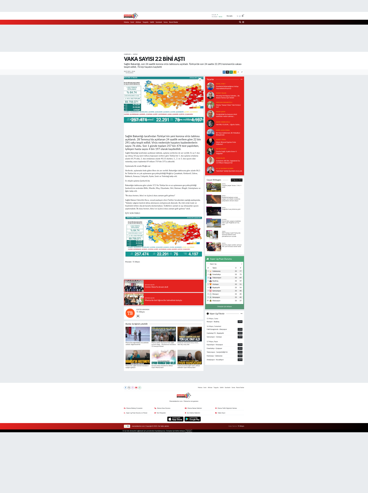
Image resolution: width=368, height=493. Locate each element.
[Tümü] (241, 79)
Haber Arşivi (221, 413)
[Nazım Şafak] (210, 114)
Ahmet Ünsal (221, 139)
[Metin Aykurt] (210, 151)
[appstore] (175, 419)
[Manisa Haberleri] (131, 15)
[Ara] (240, 22)
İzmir (132, 22)
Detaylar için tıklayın (224, 306)
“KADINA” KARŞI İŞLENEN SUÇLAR (229, 171)
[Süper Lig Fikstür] (241, 314)
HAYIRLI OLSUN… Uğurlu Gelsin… (228, 124)
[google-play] (192, 419)
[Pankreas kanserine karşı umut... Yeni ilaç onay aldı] (189, 334)
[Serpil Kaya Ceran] (210, 132)
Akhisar (138, 22)
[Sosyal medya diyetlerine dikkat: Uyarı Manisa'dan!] (164, 357)
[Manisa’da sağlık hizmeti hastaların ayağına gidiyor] (138, 357)
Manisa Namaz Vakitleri (194, 408)
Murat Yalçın (221, 93)
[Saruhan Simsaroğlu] (210, 104)
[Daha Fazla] (234, 72)
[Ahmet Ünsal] (210, 142)
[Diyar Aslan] (210, 160)
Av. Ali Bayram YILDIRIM (224, 168)
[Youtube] (136, 387)
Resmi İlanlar (173, 22)
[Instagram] (132, 387)
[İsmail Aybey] (210, 86)
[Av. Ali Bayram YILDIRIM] (210, 170)
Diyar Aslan (220, 158)
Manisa (126, 22)
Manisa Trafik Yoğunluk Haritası (227, 408)
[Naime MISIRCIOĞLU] (210, 123)
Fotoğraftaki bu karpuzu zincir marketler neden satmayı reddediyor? (226, 115)
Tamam (188, 431)
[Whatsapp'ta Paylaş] (231, 72)
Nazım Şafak (220, 111)
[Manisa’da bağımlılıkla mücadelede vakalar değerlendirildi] (138, 334)
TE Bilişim (140, 312)
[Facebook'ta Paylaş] (224, 72)
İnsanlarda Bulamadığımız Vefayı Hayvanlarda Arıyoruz (227, 87)
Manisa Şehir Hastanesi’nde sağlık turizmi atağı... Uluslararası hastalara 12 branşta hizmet (164, 344)
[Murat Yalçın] (210, 95)
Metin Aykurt (221, 149)
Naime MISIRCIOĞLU (223, 122)
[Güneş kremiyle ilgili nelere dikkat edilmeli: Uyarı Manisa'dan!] (189, 357)
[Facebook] (125, 387)
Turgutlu (145, 22)
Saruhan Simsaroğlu (224, 102)
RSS (128, 426)
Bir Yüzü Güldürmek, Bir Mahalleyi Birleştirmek (228, 134)
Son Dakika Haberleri (193, 413)
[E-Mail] (138, 316)
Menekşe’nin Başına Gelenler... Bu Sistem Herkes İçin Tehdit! (228, 97)
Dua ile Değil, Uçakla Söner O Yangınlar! (226, 152)
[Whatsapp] (139, 387)
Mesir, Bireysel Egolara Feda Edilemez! (226, 143)
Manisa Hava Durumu (163, 408)
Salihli (152, 22)
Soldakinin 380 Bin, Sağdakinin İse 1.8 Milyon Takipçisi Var (228, 162)
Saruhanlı (159, 22)
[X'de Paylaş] (227, 72)
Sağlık (135, 54)
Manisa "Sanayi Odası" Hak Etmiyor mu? (228, 106)
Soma (166, 22)
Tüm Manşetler (161, 413)
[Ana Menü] (243, 22)
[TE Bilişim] (130, 313)
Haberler (127, 54)
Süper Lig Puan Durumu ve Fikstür (136, 413)
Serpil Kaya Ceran (223, 130)
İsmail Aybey (220, 84)
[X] (129, 387)
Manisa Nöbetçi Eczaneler (134, 408)
